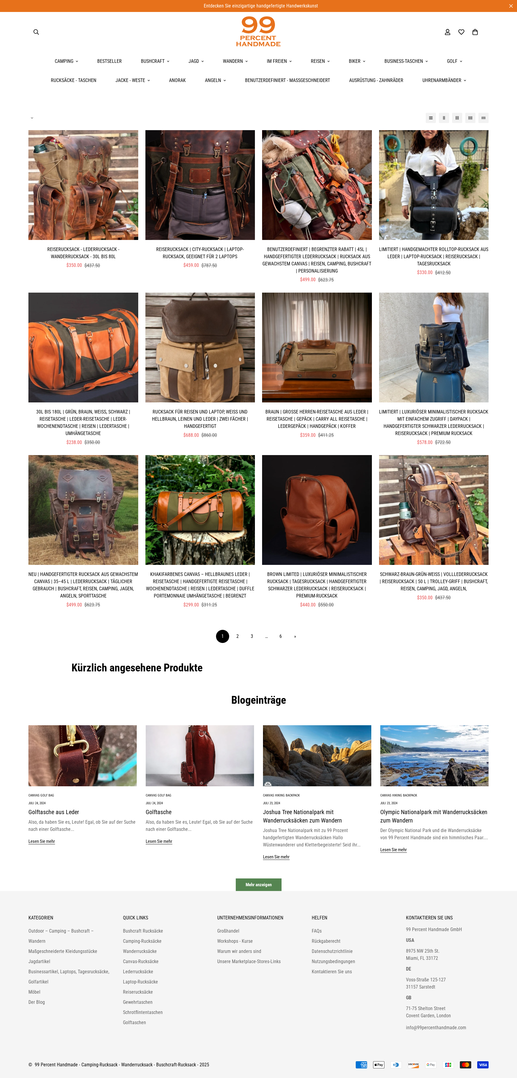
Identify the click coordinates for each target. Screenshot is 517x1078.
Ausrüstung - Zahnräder (376, 80)
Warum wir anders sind (239, 951)
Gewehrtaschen (138, 1002)
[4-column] (470, 118)
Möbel (34, 992)
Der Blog (36, 1002)
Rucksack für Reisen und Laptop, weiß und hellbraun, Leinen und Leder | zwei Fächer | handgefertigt (200, 419)
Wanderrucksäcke (140, 951)
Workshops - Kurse (235, 941)
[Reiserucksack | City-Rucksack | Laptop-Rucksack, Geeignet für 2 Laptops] (200, 185)
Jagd (193, 61)
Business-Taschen (403, 61)
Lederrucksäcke (138, 971)
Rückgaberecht (326, 941)
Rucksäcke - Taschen (73, 80)
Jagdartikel (39, 961)
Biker (355, 61)
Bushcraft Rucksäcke (143, 931)
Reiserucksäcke (138, 992)
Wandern (233, 61)
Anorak (177, 80)
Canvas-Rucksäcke (141, 961)
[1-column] (431, 118)
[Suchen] (36, 32)
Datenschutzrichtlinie (332, 951)
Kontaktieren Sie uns (332, 971)
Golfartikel (38, 982)
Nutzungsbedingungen (333, 961)
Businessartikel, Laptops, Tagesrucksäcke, (68, 971)
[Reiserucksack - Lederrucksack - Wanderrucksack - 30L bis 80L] (83, 185)
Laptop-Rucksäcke (140, 982)
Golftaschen (134, 1022)
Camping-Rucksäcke (142, 941)
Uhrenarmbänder (441, 80)
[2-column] (444, 118)
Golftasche (158, 812)
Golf (452, 61)
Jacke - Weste (130, 80)
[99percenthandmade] (258, 32)
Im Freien (277, 61)
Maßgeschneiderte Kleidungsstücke (62, 951)
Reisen (318, 61)
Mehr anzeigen (259, 884)
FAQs (317, 931)
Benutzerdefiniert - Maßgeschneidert (287, 80)
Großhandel (228, 931)
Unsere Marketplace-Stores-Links (249, 961)
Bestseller (109, 61)
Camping (64, 61)
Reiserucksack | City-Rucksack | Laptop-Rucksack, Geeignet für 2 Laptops (200, 253)
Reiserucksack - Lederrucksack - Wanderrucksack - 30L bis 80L (83, 253)
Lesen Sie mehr (41, 841)
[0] (475, 32)
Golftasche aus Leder (53, 812)
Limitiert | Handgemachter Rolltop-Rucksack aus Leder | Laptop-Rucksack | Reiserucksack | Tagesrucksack (433, 257)
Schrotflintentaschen (143, 1012)
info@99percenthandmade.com (436, 1027)
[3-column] (457, 118)
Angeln (213, 80)
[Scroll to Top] (505, 1045)
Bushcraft (153, 61)
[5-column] (483, 118)
